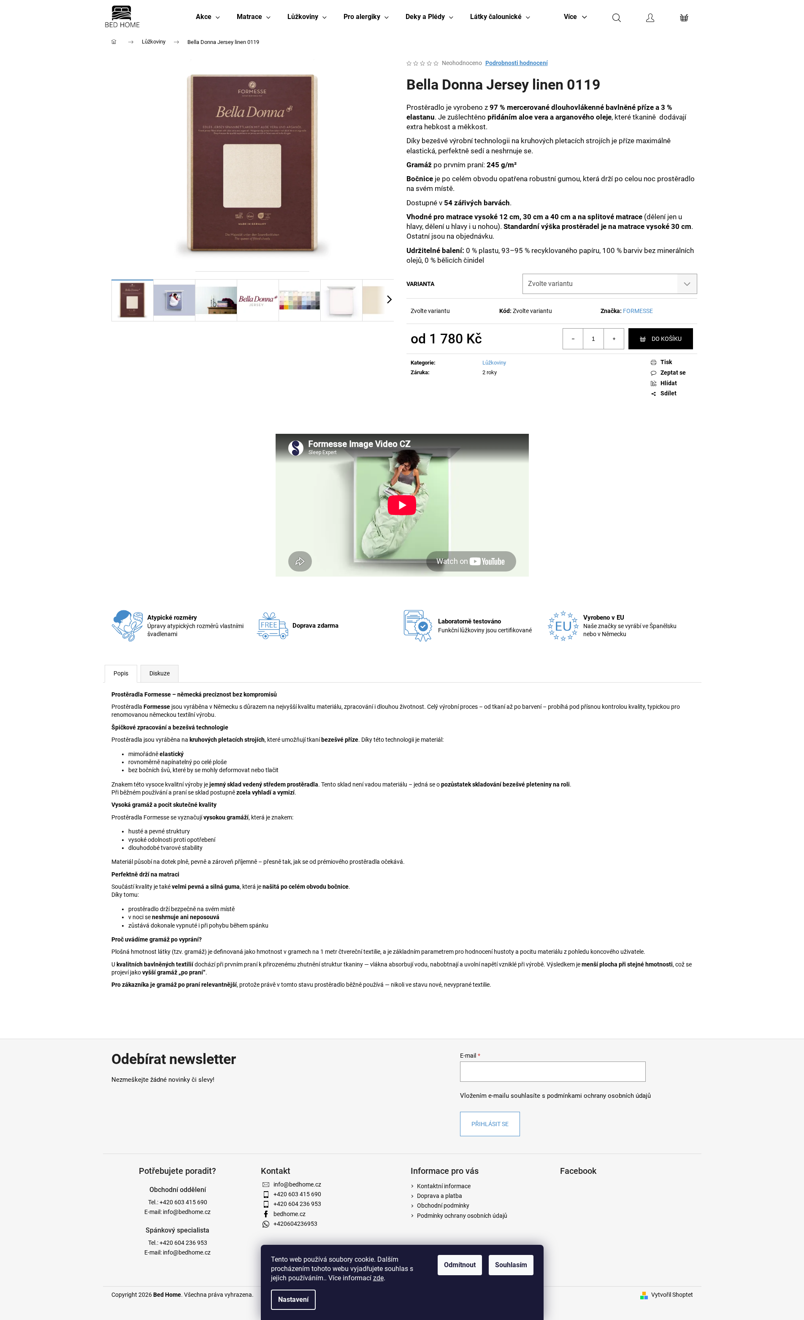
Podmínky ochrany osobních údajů (462, 1215)
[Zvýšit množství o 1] (614, 339)
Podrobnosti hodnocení (516, 63)
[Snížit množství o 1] (573, 339)
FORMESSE (638, 311)
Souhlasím (511, 1265)
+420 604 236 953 (183, 1242)
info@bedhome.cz (187, 1211)
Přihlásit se (490, 1124)
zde (378, 1278)
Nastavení (293, 1300)
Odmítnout (460, 1265)
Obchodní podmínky (443, 1205)
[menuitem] (207, 17)
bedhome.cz (289, 1214)
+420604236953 (295, 1223)
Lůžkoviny (494, 362)
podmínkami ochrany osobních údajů (599, 1096)
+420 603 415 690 (183, 1202)
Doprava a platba (439, 1195)
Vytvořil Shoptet (672, 1294)
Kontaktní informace (444, 1186)
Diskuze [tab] (159, 673)
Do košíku (667, 338)
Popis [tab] (121, 673)
